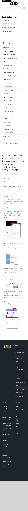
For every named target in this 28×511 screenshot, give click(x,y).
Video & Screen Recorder (7, 413)
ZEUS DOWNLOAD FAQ (9, 27)
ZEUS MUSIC (19, 378)
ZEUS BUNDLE (20, 349)
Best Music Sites (8, 97)
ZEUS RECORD (20, 358)
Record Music (7, 104)
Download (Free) (20, 410)
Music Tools (6, 93)
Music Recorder (7, 461)
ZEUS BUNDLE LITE (20, 353)
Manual (18, 423)
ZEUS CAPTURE (20, 393)
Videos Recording (8, 90)
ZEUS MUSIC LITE (20, 382)
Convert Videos (8, 118)
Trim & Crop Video (6, 466)
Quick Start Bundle (6, 445)
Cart (17, 433)
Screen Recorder (7, 69)
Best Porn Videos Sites (10, 54)
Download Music (8, 101)
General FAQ (6, 20)
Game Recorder (8, 79)
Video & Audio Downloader (7, 418)
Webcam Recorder (9, 83)
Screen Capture (7, 136)
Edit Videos (7, 125)
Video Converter (7, 115)
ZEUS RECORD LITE (20, 363)
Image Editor (7, 147)
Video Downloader (8, 47)
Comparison (19, 396)
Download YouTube (9, 62)
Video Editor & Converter (7, 430)
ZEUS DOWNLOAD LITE (20, 374)
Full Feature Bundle (6, 407)
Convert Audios (8, 122)
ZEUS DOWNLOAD (19, 368)
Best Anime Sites (8, 51)
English (5, 0)
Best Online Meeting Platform (12, 76)
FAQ (17, 427)
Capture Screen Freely (10, 140)
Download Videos (8, 65)
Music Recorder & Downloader (7, 424)
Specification (19, 406)
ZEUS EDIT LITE (20, 389)
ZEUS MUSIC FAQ (7, 31)
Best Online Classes (9, 72)
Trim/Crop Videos (8, 129)
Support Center (20, 420)
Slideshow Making (8, 133)
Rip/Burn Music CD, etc (10, 111)
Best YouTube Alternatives (11, 58)
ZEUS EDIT (19, 386)
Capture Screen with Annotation (12, 143)
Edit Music (6, 108)
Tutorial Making (8, 86)
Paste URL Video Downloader (7, 456)
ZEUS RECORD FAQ (8, 24)
